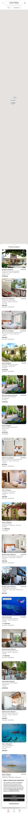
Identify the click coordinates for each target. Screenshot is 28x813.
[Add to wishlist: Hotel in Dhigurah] (24, 756)
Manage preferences (14, 803)
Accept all (14, 796)
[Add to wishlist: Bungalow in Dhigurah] (24, 251)
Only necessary (14, 799)
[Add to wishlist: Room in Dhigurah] (24, 407)
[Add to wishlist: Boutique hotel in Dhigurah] (24, 536)
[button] (5, 276)
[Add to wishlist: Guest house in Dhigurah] (24, 280)
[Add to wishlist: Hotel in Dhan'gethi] (24, 599)
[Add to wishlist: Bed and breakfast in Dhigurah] (24, 377)
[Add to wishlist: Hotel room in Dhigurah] (24, 313)
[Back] (3, 3)
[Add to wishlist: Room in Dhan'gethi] (24, 726)
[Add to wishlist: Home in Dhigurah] (24, 345)
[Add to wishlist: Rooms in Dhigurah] (24, 504)
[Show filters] (24, 3)
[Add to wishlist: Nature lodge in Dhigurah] (24, 663)
